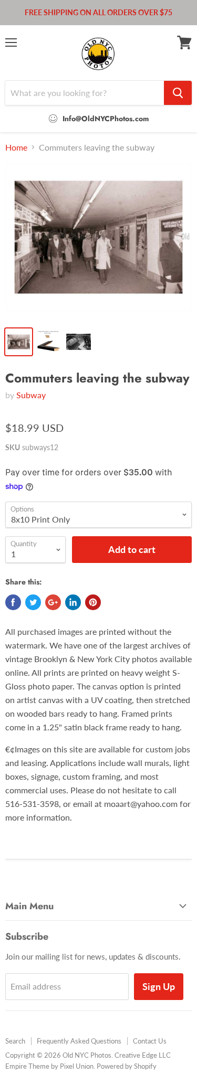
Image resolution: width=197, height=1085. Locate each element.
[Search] (178, 93)
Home (16, 147)
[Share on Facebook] (13, 602)
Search (15, 1041)
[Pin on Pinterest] (93, 602)
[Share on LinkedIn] (73, 602)
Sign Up (158, 986)
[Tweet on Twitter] (33, 602)
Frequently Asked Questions (79, 1041)
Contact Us (150, 1041)
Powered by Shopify (127, 1066)
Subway (31, 395)
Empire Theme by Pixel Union (49, 1066)
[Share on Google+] (53, 602)
